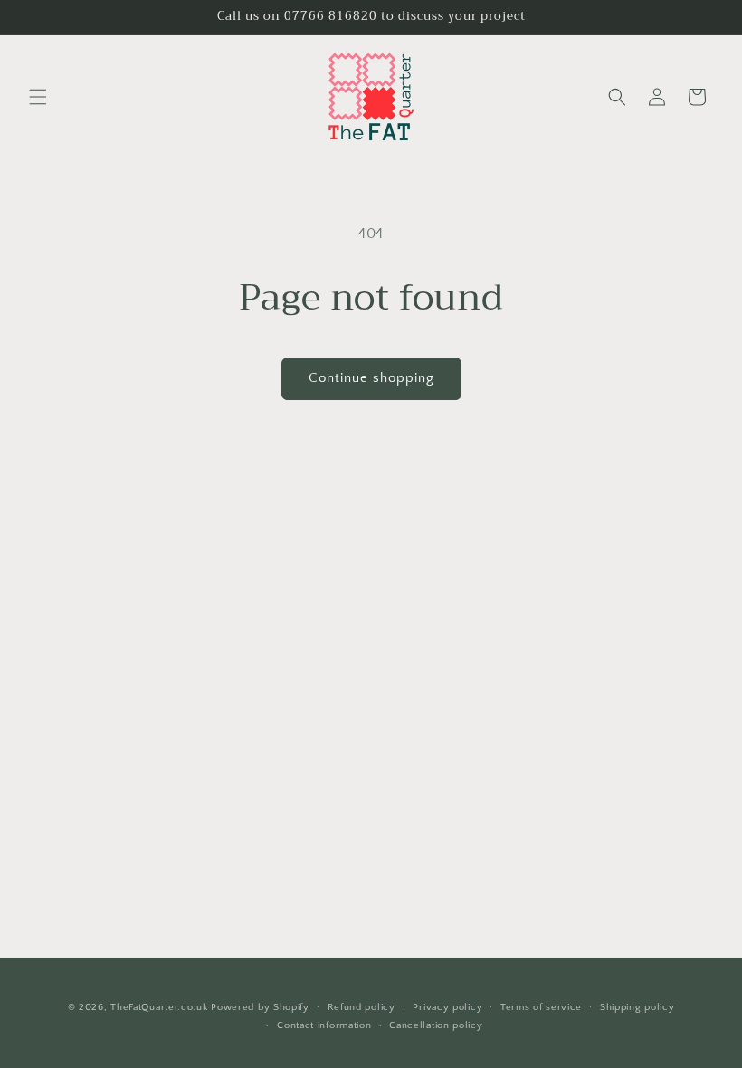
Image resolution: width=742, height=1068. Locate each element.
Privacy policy (447, 1007)
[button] (38, 97)
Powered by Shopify (260, 1007)
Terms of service (541, 1007)
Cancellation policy (435, 1025)
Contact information (324, 1025)
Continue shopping (371, 378)
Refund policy (361, 1007)
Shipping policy (637, 1007)
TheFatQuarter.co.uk (158, 1007)
